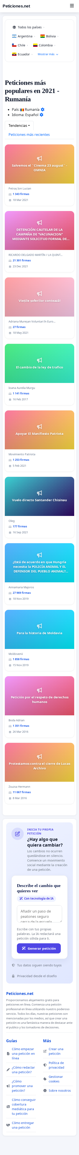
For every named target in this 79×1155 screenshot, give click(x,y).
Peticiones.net (16, 6)
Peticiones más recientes (29, 134)
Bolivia (52, 36)
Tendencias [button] (18, 125)
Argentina (26, 36)
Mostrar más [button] (46, 54)
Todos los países (31, 27)
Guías (11, 1040)
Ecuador (25, 54)
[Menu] (71, 6)
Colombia (47, 45)
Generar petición (42, 948)
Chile (23, 45)
